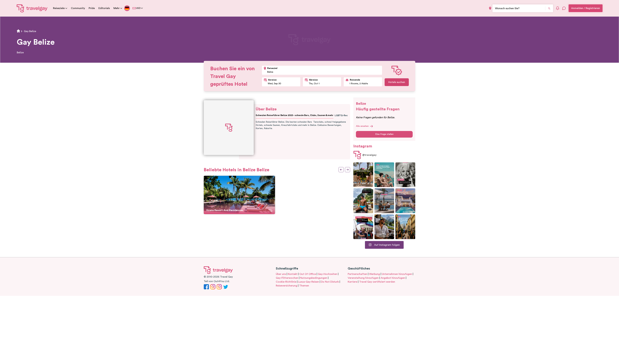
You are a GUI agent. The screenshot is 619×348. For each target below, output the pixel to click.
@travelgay (369, 155)
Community (78, 8)
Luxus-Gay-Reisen (308, 281)
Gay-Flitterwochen (287, 278)
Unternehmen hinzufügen (397, 274)
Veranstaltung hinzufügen (363, 278)
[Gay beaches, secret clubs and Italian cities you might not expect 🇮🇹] (384, 174)
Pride (92, 8)
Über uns (281, 274)
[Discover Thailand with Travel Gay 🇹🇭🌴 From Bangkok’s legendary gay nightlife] (363, 200)
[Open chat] (564, 8)
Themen (304, 285)
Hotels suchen (396, 82)
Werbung (374, 274)
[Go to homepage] (32, 8)
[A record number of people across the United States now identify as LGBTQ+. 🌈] (363, 226)
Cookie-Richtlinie (286, 281)
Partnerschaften (357, 274)
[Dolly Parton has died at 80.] (405, 174)
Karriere (352, 281)
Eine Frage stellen (384, 134)
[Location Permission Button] (490, 8)
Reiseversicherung (286, 285)
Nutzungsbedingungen (313, 278)
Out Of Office (307, 274)
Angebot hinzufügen (393, 278)
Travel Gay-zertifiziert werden (377, 281)
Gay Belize (30, 31)
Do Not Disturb (330, 281)
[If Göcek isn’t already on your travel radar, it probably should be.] (363, 174)
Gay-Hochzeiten (327, 274)
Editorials (104, 8)
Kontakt (292, 274)
